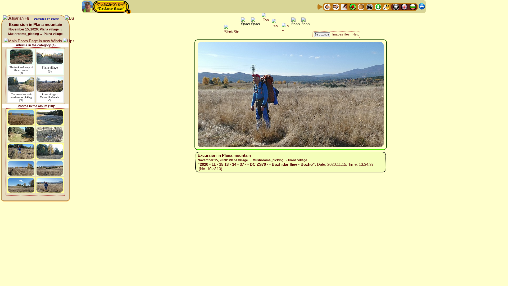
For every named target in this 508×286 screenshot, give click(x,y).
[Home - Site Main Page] (396, 6)
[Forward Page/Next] (336, 6)
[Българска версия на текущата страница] (16, 18)
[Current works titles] (361, 6)
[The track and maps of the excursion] (21, 52)
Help (355, 34)
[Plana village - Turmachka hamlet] (50, 79)
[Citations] (353, 6)
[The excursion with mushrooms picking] (21, 79)
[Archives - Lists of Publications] (344, 6)
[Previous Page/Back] (327, 6)
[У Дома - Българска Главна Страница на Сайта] (413, 6)
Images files (341, 34)
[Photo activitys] (369, 6)
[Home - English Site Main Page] (404, 6)
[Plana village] (50, 52)
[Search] (386, 6)
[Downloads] (378, 6)
